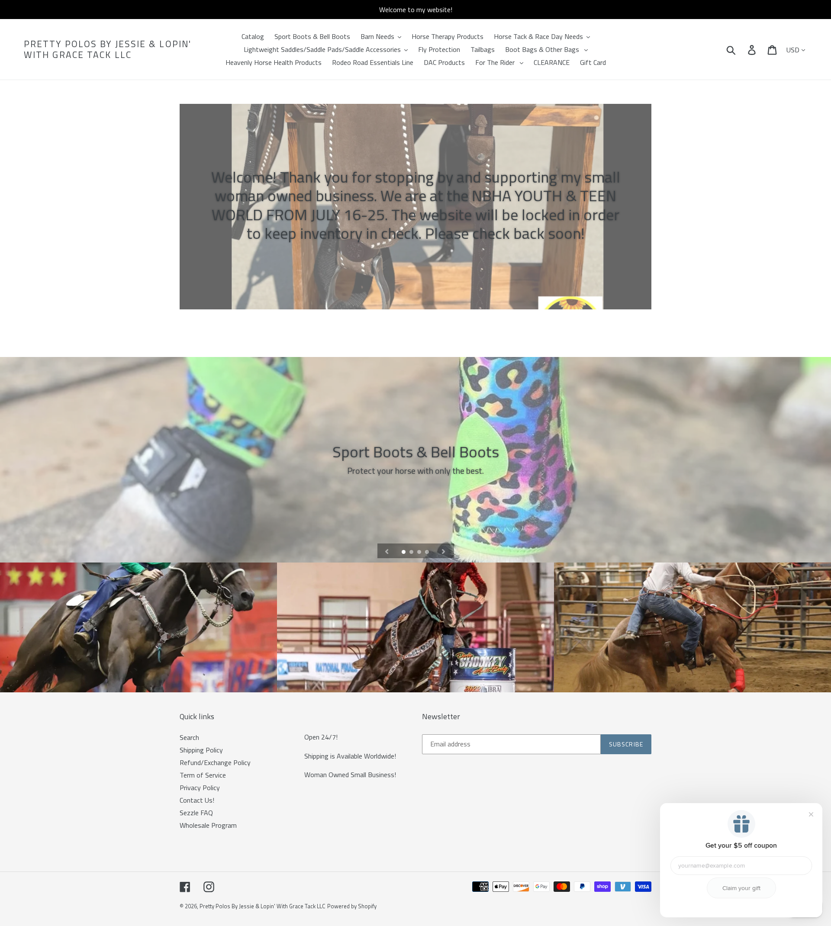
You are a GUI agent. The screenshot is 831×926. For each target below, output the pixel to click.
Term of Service (203, 775)
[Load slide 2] (412, 552)
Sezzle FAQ (196, 812)
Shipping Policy (201, 750)
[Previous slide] (386, 550)
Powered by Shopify (352, 906)
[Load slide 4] (427, 552)
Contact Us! (197, 800)
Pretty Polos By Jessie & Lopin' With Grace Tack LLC (107, 49)
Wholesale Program (208, 825)
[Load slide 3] (419, 552)
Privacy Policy (200, 787)
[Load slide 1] (404, 552)
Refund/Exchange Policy (215, 762)
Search (189, 737)
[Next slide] (443, 550)
